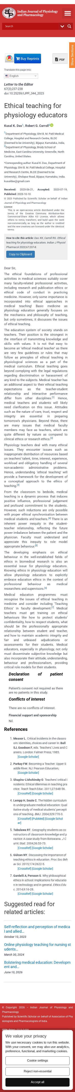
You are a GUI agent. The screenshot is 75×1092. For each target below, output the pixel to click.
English (14, 75)
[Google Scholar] (28, 756)
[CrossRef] (24, 793)
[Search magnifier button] (69, 26)
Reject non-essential (37, 1071)
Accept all (37, 1082)
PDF (62, 59)
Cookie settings (37, 1060)
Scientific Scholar (27, 1016)
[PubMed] (38, 818)
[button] (67, 13)
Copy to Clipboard (20, 254)
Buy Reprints (29, 59)
